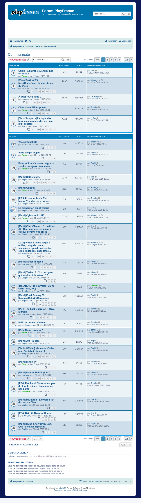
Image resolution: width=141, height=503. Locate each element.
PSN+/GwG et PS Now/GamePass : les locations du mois (35, 83)
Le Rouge (95, 96)
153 (44, 182)
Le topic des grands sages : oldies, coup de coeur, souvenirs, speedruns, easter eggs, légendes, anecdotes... (34, 246)
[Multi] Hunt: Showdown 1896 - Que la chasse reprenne (35, 425)
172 (49, 102)
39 (47, 92)
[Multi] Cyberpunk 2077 (31, 215)
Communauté (19, 54)
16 (47, 113)
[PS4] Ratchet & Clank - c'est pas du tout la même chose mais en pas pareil (36, 386)
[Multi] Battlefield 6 (29, 177)
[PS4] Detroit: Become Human (35, 413)
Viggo (24, 204)
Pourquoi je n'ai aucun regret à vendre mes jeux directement (36, 165)
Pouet (25, 76)
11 (54, 267)
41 (54, 92)
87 (54, 129)
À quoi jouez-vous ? (29, 96)
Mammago (95, 80)
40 (50, 92)
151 (34, 182)
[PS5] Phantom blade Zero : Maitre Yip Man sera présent (34, 200)
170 (39, 102)
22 (54, 357)
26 (47, 221)
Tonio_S (94, 187)
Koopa (25, 99)
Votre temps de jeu (29, 152)
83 (39, 129)
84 (43, 129)
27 (50, 221)
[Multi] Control (26, 187)
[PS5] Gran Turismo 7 (30, 330)
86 (50, 129)
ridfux (93, 118)
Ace (92, 70)
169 (34, 102)
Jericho (94, 107)
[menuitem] (28, 41)
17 (50, 113)
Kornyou (25, 264)
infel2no (26, 391)
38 (43, 92)
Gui (92, 208)
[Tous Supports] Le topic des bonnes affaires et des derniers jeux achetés (35, 121)
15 (43, 113)
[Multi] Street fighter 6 (30, 261)
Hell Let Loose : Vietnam (32, 322)
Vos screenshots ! (28, 142)
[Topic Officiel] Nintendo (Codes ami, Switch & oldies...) (36, 350)
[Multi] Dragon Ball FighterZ (34, 372)
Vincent (94, 285)
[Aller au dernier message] (96, 70)
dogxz (93, 424)
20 (47, 357)
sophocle (95, 142)
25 (43, 221)
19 (43, 357)
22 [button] (126, 59)
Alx (23, 88)
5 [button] (119, 59)
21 (50, 357)
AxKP (93, 399)
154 (49, 182)
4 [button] (115, 59)
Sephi (93, 152)
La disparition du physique (33, 208)
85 (47, 129)
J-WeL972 (26, 416)
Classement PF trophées (32, 107)
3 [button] (111, 59)
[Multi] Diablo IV (27, 361)
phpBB (62, 488)
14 (39, 113)
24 (39, 221)
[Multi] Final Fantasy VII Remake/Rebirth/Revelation (33, 297)
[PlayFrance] (25, 11)
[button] (97, 59)
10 (50, 267)
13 (39, 256)
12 (54, 317)
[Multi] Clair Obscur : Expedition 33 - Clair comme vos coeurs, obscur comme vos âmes (36, 229)
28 (54, 221)
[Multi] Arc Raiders (28, 340)
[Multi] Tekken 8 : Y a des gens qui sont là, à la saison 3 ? (35, 274)
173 (54, 102)
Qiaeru (84, 490)
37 (39, 92)
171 (44, 102)
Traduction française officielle (66, 490)
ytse (24, 144)
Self (92, 177)
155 (54, 182)
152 (39, 182)
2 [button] (107, 59)
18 (54, 113)
